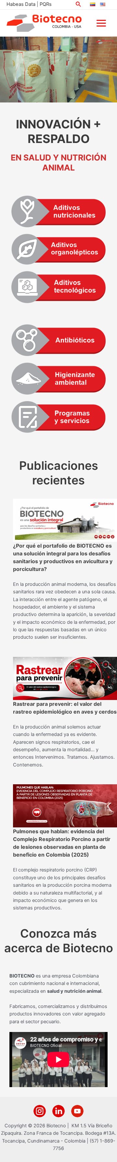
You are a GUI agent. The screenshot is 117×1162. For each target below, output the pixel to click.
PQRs (46, 4)
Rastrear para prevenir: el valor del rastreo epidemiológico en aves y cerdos (65, 708)
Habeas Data (20, 4)
